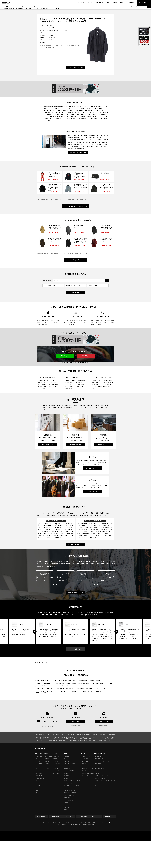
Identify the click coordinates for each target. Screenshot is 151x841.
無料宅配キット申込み (86, 766)
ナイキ (37, 766)
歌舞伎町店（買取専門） (69, 770)
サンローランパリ (40, 770)
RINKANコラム (56, 770)
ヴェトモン (38, 768)
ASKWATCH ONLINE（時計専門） (102, 775)
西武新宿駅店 (67, 768)
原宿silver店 (66, 773)
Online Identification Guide (88, 773)
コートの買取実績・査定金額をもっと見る (75, 260)
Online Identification (86, 775)
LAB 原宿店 (66, 775)
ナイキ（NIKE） (111, 736)
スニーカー (38, 788)
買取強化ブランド (98, 3)
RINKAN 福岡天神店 (97, 691)
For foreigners (56, 773)
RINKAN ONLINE (98, 756)
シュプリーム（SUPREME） (49, 736)
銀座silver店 (66, 778)
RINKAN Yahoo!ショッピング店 (102, 761)
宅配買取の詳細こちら (75, 444)
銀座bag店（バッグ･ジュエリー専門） (72, 780)
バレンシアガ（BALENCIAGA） (62, 736)
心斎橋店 (66, 802)
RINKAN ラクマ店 (99, 766)
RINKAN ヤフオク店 (99, 763)
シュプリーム (52, 27)
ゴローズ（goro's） (94, 737)
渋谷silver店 (66, 761)
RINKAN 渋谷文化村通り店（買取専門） (68, 680)
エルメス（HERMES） (55, 734)
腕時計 (37, 790)
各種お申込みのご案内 (86, 756)
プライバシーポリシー (67, 822)
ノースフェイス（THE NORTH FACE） (88, 736)
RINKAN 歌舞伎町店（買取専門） (44, 683)
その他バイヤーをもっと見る (75, 544)
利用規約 (48, 822)
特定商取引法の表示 (56, 822)
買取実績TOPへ (75, 292)
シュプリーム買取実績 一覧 (34, 6)
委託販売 (47, 766)
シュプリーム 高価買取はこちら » (75, 67)
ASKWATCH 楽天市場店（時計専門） (103, 778)
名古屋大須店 (67, 797)
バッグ (37, 783)
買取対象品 (89, 3)
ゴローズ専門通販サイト (100, 773)
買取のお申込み (85, 763)
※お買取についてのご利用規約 (41, 692)
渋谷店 (65, 758)
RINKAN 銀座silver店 (84, 683)
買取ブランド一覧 (40, 756)
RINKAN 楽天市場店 (99, 758)
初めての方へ (56, 756)
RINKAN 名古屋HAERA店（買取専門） (45, 691)
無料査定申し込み (144, 2)
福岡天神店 (52, 37)
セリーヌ (38, 761)
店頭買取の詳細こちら (103, 444)
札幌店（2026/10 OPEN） (69, 795)
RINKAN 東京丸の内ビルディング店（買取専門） (64, 686)
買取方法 (108, 3)
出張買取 (47, 761)
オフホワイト (39, 775)
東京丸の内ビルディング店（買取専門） (72, 785)
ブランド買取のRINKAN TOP (8, 6)
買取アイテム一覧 (40, 778)
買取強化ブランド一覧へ (40, 662)
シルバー (38, 785)
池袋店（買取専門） (68, 783)
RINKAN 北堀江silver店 (84, 691)
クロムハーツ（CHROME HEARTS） (81, 737)
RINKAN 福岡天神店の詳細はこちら (77, 152)
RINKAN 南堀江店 (72, 691)
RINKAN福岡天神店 (20, 8)
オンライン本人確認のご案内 (88, 768)
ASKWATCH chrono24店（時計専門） (103, 783)
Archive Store (98, 785)
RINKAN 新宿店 (83, 680)
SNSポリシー (76, 822)
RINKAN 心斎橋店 (61, 691)
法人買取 (47, 768)
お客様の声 (55, 766)
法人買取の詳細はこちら (92, 491)
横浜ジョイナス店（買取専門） (70, 792)
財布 (37, 792)
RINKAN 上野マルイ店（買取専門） (45, 688)
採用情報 (107, 822)
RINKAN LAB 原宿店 (71, 683)
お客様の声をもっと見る (75, 649)
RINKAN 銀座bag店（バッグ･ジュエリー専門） (102, 683)
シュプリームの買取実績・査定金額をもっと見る (75, 206)
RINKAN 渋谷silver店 (51, 680)
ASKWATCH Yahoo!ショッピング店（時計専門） (105, 780)
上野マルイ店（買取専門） (69, 790)
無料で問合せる (75, 721)
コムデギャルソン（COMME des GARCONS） (100, 734)
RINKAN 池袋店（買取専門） (43, 686)
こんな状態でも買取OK (58, 761)
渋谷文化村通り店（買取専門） (70, 763)
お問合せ (94, 822)
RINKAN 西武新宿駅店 (95, 680)
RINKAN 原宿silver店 (59, 683)
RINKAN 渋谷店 (40, 680)
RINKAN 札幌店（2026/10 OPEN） (85, 688)
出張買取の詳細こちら (47, 444)
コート (51, 32)
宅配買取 (47, 758)
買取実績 (115, 3)
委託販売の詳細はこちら (92, 468)
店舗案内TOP (67, 756)
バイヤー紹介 (56, 768)
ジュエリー (38, 780)
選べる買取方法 (48, 756)
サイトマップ (100, 822)
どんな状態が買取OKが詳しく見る (75, 592)
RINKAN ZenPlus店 (99, 770)
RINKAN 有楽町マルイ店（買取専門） (86, 686)
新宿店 (65, 766)
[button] (65, 356)
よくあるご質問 (130, 3)
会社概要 (42, 822)
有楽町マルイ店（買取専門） (70, 788)
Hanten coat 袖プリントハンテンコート (49, 6)
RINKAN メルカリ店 (99, 768)
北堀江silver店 (67, 807)
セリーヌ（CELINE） (77, 734)
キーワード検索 (46, 280)
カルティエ (38, 758)
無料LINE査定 (85, 761)
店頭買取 (47, 763)
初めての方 (81, 3)
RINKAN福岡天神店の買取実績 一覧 (33, 8)
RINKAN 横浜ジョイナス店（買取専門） (65, 688)
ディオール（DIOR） (86, 734)
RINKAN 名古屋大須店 (101, 688)
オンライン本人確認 (86, 770)
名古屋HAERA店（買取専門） (70, 800)
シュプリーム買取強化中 (21, 6)
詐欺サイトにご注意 (85, 822)
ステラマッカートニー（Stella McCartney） (52, 737)
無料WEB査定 (85, 758)
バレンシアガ (39, 773)
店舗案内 (122, 3)
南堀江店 (66, 805)
